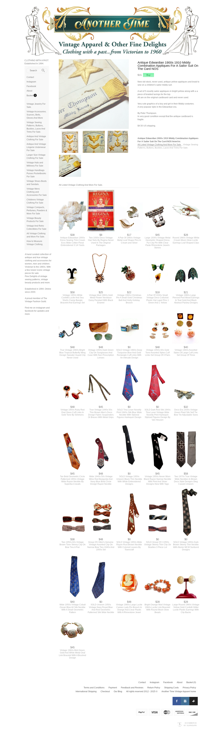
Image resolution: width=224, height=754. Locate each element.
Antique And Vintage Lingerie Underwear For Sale (36, 147)
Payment (112, 687)
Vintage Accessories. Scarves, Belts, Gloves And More (36, 114)
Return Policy (153, 687)
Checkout (105, 691)
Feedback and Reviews (132, 687)
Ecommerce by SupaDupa (190, 724)
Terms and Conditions (94, 687)
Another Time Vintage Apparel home (179, 691)
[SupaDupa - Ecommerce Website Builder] (179, 724)
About (29, 91)
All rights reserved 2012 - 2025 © (142, 691)
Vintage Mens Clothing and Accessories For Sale (37, 192)
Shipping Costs (171, 687)
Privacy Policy (189, 687)
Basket (30, 95)
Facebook (31, 86)
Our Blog (118, 691)
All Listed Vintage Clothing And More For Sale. (159, 144)
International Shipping (86, 691)
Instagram (31, 82)
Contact (30, 77)
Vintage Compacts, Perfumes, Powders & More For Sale (37, 210)
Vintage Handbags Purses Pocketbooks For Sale (36, 173)
